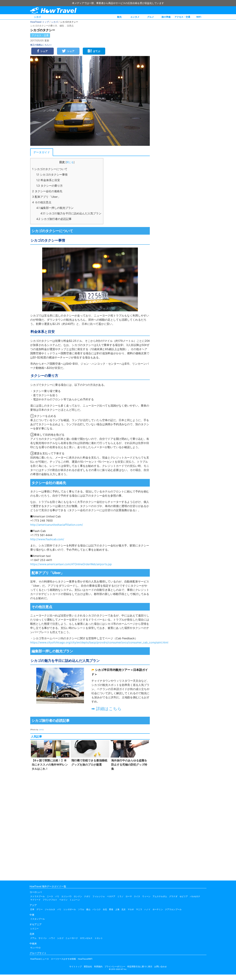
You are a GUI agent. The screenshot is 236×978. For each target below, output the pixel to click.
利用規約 (98, 966)
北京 (123, 909)
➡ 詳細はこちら (106, 708)
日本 (32, 909)
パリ (57, 896)
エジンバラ (66, 896)
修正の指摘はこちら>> (41, 44)
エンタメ (134, 16)
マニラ (139, 909)
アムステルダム (160, 896)
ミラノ (120, 896)
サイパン (43, 938)
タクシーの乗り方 (49, 185)
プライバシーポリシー (115, 966)
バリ (59, 909)
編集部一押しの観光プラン (55, 208)
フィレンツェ (98, 896)
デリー (39, 909)
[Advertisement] (90, 825)
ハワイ (52, 938)
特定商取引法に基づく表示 (139, 966)
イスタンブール (37, 919)
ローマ (129, 896)
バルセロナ (195, 896)
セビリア (184, 896)
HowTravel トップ (39, 21)
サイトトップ (75, 966)
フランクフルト (50, 899)
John (41, 729)
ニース (50, 896)
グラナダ (173, 896)
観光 (119, 16)
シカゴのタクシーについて (49, 169)
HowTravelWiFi (85, 959)
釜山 (88, 909)
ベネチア (111, 896)
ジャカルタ (50, 909)
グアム (33, 938)
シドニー (34, 928)
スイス (137, 896)
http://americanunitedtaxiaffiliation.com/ (56, 524)
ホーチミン (158, 909)
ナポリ (87, 896)
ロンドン (78, 896)
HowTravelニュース (39, 959)
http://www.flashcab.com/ (47, 539)
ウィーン (146, 896)
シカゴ (37, 16)
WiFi (198, 16)
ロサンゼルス (86, 938)
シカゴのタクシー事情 (52, 174)
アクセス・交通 (182, 16)
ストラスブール (37, 896)
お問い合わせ (160, 966)
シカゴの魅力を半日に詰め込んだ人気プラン (70, 213)
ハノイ (147, 909)
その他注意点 (41, 202)
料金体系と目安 (48, 180)
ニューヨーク (71, 938)
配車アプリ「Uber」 (46, 196)
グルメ (150, 16)
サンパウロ (35, 947)
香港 (111, 909)
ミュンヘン (75, 899)
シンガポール (69, 909)
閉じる (70, 162)
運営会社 (88, 966)
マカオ (131, 909)
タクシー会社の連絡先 (47, 191)
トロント (99, 938)
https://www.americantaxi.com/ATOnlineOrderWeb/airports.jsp (71, 564)
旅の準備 (166, 16)
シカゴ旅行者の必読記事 (54, 219)
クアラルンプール (173, 909)
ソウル (81, 909)
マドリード (35, 899)
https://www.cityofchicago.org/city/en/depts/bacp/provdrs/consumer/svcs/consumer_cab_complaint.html (99, 642)
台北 (105, 909)
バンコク (96, 909)
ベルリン (63, 899)
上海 (117, 909)
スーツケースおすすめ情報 (63, 959)
